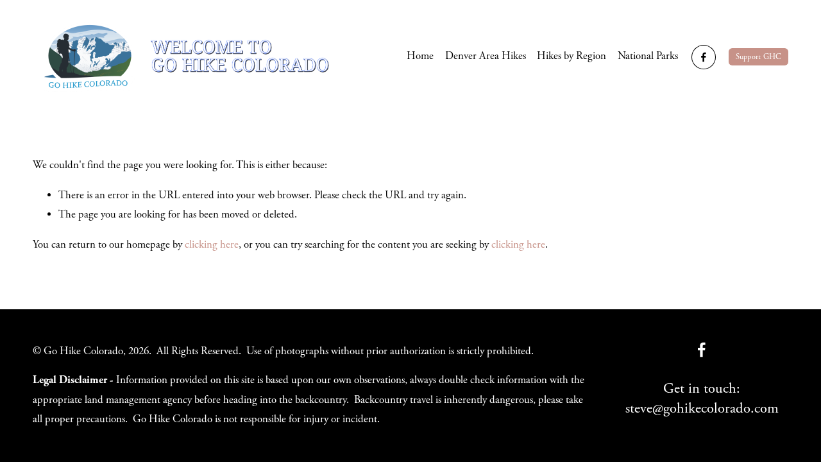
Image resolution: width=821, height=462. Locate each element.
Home (420, 56)
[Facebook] (703, 57)
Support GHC (759, 57)
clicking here (212, 245)
